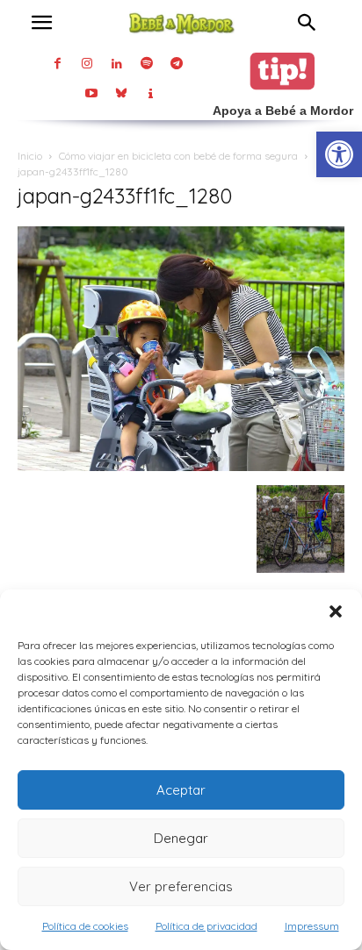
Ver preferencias (181, 886)
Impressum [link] (312, 925)
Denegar (181, 838)
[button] (335, 611)
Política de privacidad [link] (206, 925)
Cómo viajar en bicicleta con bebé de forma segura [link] (178, 155)
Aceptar (181, 790)
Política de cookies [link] (85, 925)
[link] (339, 154)
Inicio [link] (30, 155)
